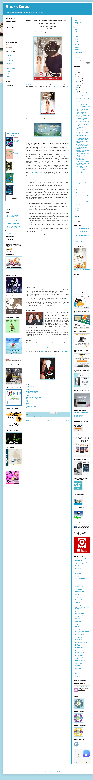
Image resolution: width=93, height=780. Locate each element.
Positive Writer (78, 626)
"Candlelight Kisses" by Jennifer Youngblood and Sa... (83, 182)
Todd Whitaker (16, 142)
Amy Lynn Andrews (79, 560)
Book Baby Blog (78, 568)
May (77, 91)
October (78, 81)
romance (45, 416)
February (78, 212)
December (78, 78)
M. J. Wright (77, 618)
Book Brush (77, 570)
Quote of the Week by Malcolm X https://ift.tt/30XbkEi (14, 221)
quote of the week (78, 52)
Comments (9, 47)
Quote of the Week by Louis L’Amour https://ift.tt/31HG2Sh (13, 216)
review (76, 54)
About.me (9, 53)
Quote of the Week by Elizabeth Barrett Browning (83, 133)
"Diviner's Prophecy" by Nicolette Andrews (81, 113)
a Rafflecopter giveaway (47, 347)
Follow (6, 24)
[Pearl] (9, 182)
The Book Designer (79, 645)
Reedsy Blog (77, 629)
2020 (76, 69)
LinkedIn (8, 66)
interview (77, 42)
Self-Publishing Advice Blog (80, 636)
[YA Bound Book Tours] (12, 483)
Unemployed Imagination (80, 657)
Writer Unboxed (78, 668)
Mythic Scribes (78, 623)
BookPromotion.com (79, 579)
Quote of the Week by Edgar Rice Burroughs (82, 159)
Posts (8, 44)
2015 (76, 216)
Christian (36, 414)
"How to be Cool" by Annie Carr (82, 161)
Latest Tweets (8, 233)
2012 (76, 221)
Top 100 (76, 23)
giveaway (54, 414)
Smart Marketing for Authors (81, 642)
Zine (8, 78)
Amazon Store (78, 22)
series (54, 416)
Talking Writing (78, 644)
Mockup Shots (78, 621)
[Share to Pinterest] (56, 413)
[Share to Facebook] (55, 413)
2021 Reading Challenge (81, 686)
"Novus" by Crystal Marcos (81, 174)
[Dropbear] (9, 158)
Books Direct (18, 6)
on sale (76, 50)
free (51, 414)
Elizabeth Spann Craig (79, 591)
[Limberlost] (9, 170)
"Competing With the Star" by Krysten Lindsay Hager (82, 139)
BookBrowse (77, 575)
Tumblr (8, 74)
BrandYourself (10, 58)
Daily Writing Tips (78, 587)
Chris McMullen (78, 583)
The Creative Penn (79, 647)
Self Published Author (79, 632)
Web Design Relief (79, 658)
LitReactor (77, 616)
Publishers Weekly (79, 628)
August (77, 85)
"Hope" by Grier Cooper (81, 169)
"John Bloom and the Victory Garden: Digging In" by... (82, 110)
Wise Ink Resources (79, 662)
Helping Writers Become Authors (82, 592)
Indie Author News (79, 597)
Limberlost (13, 163)
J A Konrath (77, 602)
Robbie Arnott (16, 165)
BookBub (77, 576)
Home (48, 420)
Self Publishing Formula (80, 634)
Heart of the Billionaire (34, 172)
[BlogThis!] (52, 413)
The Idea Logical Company (80, 649)
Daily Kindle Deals (79, 586)
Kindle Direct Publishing (80, 613)
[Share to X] (53, 413)
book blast (32, 414)
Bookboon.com (78, 573)
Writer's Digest (78, 671)
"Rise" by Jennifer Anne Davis (82, 153)
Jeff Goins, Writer (78, 605)
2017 (76, 74)
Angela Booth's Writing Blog (81, 562)
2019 (76, 70)
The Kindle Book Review (80, 652)
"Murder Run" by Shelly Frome (82, 104)
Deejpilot (50, 771)
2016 (76, 76)
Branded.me (9, 57)
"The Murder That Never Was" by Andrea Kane (82, 151)
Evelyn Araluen (16, 153)
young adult (77, 57)
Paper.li (8, 70)
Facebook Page (10, 60)
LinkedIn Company (11, 68)
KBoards (76, 611)
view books (87, 693)
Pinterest (8, 71)
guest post (77, 41)
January (78, 213)
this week (77, 55)
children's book (78, 34)
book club (77, 33)
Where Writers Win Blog (80, 660)
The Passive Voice (79, 655)
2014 (76, 218)
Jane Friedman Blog (79, 604)
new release (77, 47)
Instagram (9, 65)
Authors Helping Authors (80, 566)
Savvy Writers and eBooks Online (82, 631)
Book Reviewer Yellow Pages (81, 571)
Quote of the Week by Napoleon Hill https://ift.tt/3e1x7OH (13, 227)
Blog (76, 20)
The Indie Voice (78, 650)
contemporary (41, 414)
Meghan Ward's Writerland (80, 619)
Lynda (79, 688)
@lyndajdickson (8, 206)
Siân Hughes (16, 175)
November (78, 80)
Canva (76, 581)
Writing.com (77, 676)
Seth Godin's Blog (78, 639)
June (77, 89)
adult (76, 31)
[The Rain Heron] (9, 194)
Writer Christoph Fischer (80, 666)
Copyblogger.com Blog (79, 584)
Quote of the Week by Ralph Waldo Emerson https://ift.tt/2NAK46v (14, 218)
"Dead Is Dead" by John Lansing (83, 130)
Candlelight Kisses (49, 173)
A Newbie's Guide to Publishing (81, 558)
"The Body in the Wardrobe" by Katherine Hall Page (82, 116)
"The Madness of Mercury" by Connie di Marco (82, 164)
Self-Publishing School (79, 637)
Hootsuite (77, 594)
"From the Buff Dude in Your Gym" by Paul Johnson (82, 145)
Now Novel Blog (78, 624)
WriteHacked (77, 665)
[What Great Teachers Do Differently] (9, 146)
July (77, 87)
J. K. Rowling (78, 756)
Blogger (59, 771)
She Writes (77, 640)
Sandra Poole (50, 416)
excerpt (45, 414)
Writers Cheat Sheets (79, 674)
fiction (49, 414)
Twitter (8, 76)
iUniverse (77, 600)
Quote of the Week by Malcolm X (82, 235)
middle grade (77, 44)
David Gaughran (78, 589)
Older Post (67, 420)
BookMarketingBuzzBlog (80, 578)
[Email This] (51, 413)
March (77, 210)
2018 (76, 72)
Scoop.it (8, 73)
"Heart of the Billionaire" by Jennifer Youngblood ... (81, 119)
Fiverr (8, 61)
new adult (77, 45)
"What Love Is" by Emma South (82, 188)
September (78, 83)
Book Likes (9, 55)
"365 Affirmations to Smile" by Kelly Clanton (82, 167)
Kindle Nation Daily (79, 615)
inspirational (32, 416)
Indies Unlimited (78, 599)
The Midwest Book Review (80, 653)
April (77, 208)
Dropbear (13, 151)
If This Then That (78, 596)
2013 (76, 219)
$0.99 (76, 29)
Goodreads (9, 63)
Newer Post (28, 420)
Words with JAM (78, 663)
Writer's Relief (78, 673)
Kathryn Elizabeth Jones (80, 610)
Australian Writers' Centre (80, 563)
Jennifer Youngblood (39, 416)
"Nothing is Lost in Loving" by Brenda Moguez (82, 196)
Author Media (78, 565)
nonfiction (77, 49)
